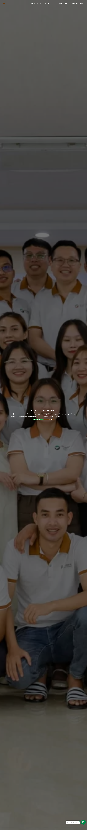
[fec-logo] (6, 3)
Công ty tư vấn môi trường (18, 413)
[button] (42, 3)
